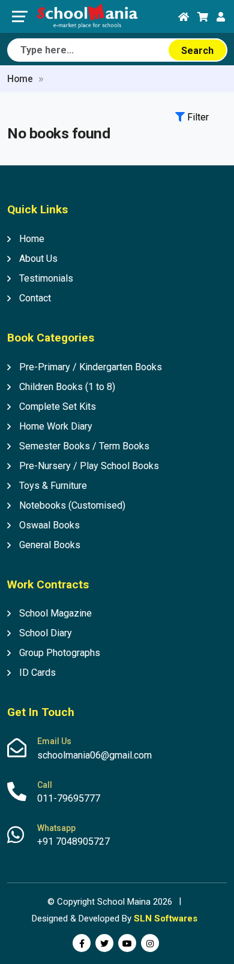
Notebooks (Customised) (72, 505)
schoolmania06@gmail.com (94, 755)
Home (20, 79)
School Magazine (55, 613)
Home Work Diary (55, 426)
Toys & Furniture (53, 485)
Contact (35, 298)
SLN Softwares (165, 918)
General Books (49, 545)
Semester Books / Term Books (84, 446)
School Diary (45, 633)
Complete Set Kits (57, 406)
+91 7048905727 (73, 841)
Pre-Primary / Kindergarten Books (90, 367)
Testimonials (46, 278)
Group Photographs (59, 652)
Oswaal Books (49, 525)
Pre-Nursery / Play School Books (89, 466)
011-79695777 (68, 798)
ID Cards (37, 672)
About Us (38, 258)
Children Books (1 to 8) (67, 386)
